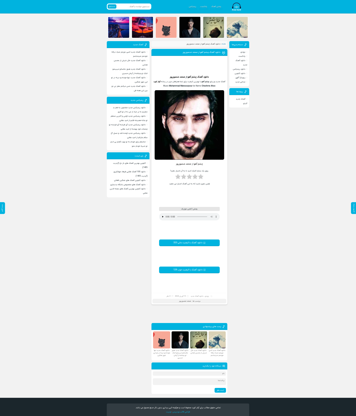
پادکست (203, 6)
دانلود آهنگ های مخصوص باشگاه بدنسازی (128, 184)
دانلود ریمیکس (239, 69)
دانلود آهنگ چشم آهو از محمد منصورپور (201, 52)
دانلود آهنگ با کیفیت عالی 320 (187, 242)
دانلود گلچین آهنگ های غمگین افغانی (130, 180)
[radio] (200, 177)
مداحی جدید (240, 82)
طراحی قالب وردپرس (181, 411)
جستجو (112, 6)
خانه (224, 44)
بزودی (242, 52)
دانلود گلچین (240, 73)
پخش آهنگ (216, 6)
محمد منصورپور (177, 77)
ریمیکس (192, 6)
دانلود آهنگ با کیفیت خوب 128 (188, 269)
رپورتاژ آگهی (240, 77)
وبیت (168, 411)
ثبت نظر (220, 390)
